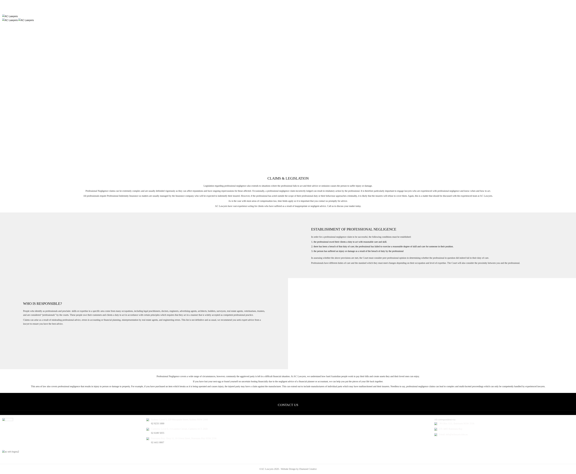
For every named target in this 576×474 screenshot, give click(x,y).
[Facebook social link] (284, 6)
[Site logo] (10, 16)
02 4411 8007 (157, 442)
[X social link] (288, 6)
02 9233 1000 (157, 423)
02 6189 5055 (157, 433)
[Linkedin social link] (292, 6)
